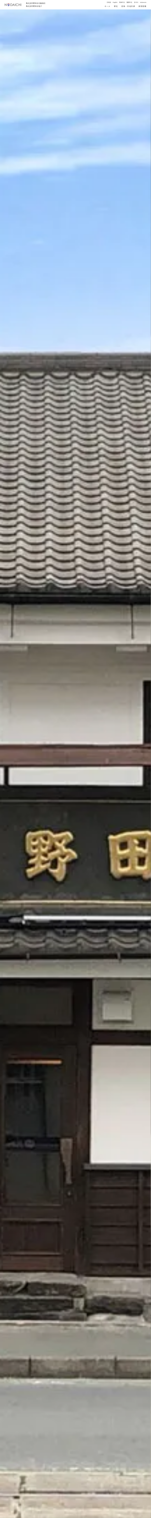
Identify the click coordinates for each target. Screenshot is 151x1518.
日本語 (109, 2)
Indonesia (143, 2)
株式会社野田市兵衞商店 (35, 3)
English (115, 2)
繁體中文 (129, 2)
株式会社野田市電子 (34, 6)
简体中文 (122, 2)
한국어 (136, 2)
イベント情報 (12, 13)
